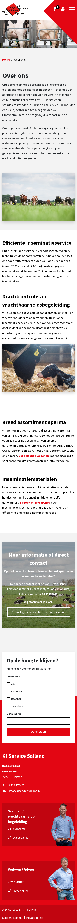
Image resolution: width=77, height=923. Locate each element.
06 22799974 (37, 589)
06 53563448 (49, 594)
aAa (13, 684)
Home (6, 60)
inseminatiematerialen (37, 576)
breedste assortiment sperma (48, 571)
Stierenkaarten (12, 918)
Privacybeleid (34, 918)
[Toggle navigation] (72, 9)
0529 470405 (16, 785)
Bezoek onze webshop (34, 456)
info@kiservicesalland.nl (24, 791)
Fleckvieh (16, 691)
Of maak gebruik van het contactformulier (38, 612)
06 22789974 (20, 891)
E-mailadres (14, 714)
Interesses (13, 677)
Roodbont (17, 699)
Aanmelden (38, 732)
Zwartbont (17, 706)
